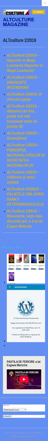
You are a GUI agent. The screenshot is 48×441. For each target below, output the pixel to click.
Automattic (31, 436)
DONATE (7, 416)
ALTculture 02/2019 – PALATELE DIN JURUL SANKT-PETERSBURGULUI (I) (25, 196)
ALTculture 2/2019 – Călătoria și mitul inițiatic (23, 177)
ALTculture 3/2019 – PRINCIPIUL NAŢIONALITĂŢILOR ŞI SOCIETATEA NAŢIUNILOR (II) (26, 155)
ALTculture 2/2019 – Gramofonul (23, 135)
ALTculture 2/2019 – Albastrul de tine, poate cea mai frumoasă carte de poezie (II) (23, 116)
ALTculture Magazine (18, 22)
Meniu (40, 12)
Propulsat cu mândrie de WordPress (23, 433)
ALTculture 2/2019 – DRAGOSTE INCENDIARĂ (23, 82)
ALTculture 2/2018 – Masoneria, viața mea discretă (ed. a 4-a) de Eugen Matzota (25, 218)
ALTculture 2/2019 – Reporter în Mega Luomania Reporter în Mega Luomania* (25, 62)
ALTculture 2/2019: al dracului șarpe (24, 96)
